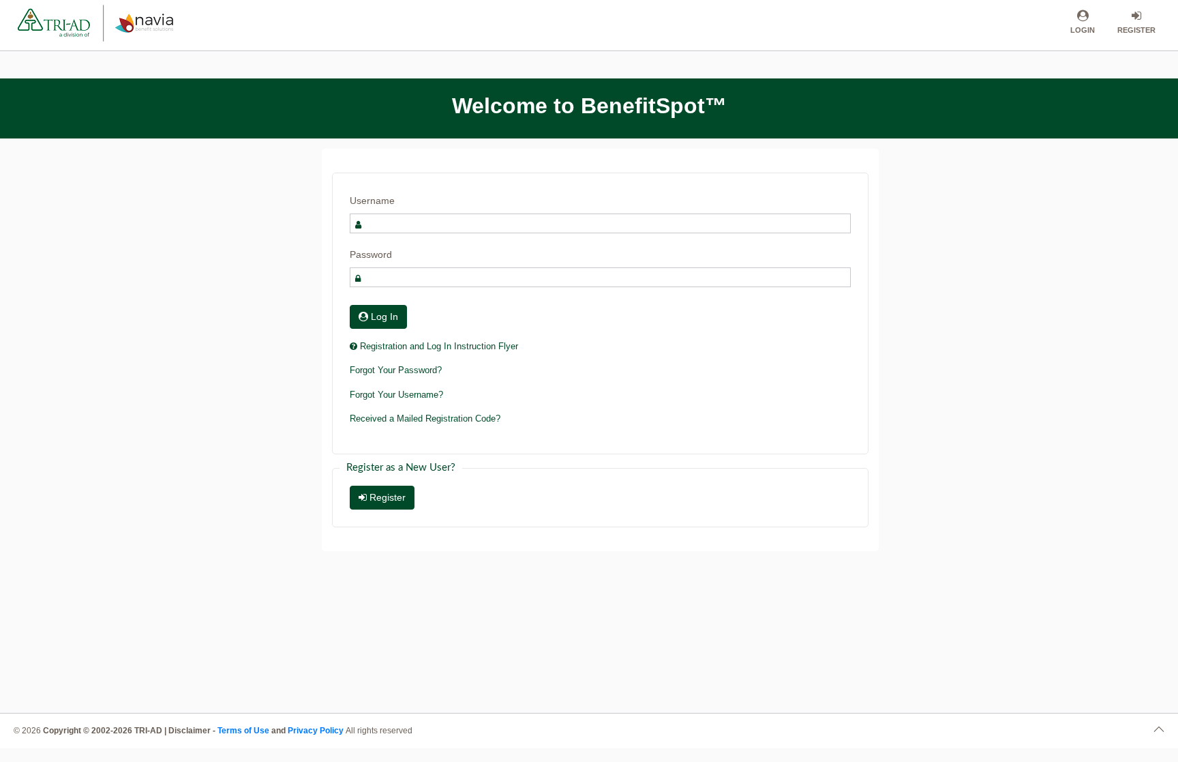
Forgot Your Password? (396, 370)
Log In (383, 316)
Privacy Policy (317, 730)
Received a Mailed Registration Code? (425, 418)
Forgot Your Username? (396, 395)
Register (386, 497)
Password (371, 254)
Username (372, 200)
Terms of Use (243, 730)
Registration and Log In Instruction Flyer (437, 346)
